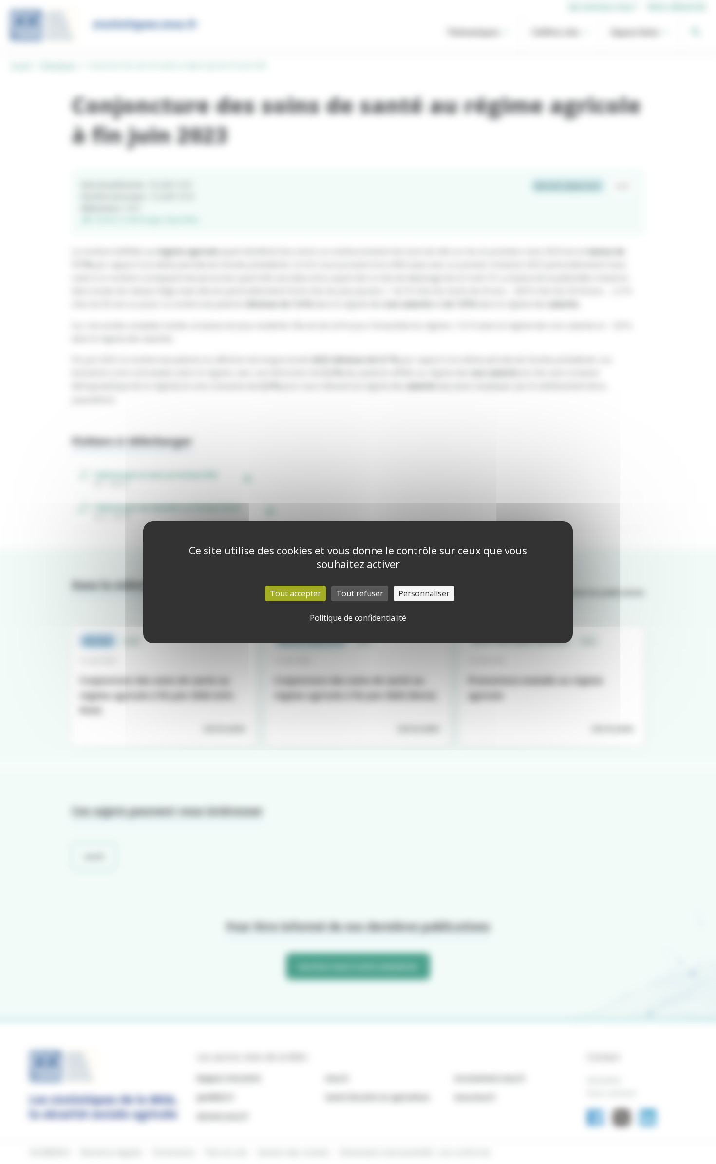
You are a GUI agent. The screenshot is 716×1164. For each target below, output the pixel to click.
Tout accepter (295, 593)
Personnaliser (424, 593)
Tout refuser (359, 593)
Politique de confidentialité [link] (358, 617)
